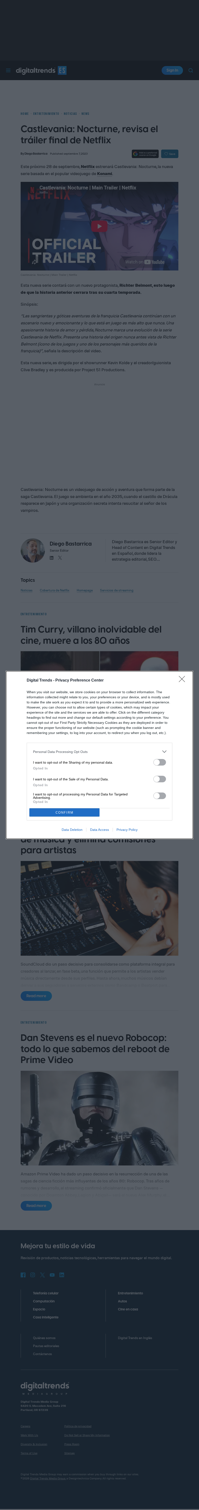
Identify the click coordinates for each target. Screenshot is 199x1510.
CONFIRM (65, 812)
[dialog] (99, 755)
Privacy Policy (127, 830)
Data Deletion (72, 830)
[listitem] (99, 751)
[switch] (159, 762)
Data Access (99, 830)
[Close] (183, 680)
